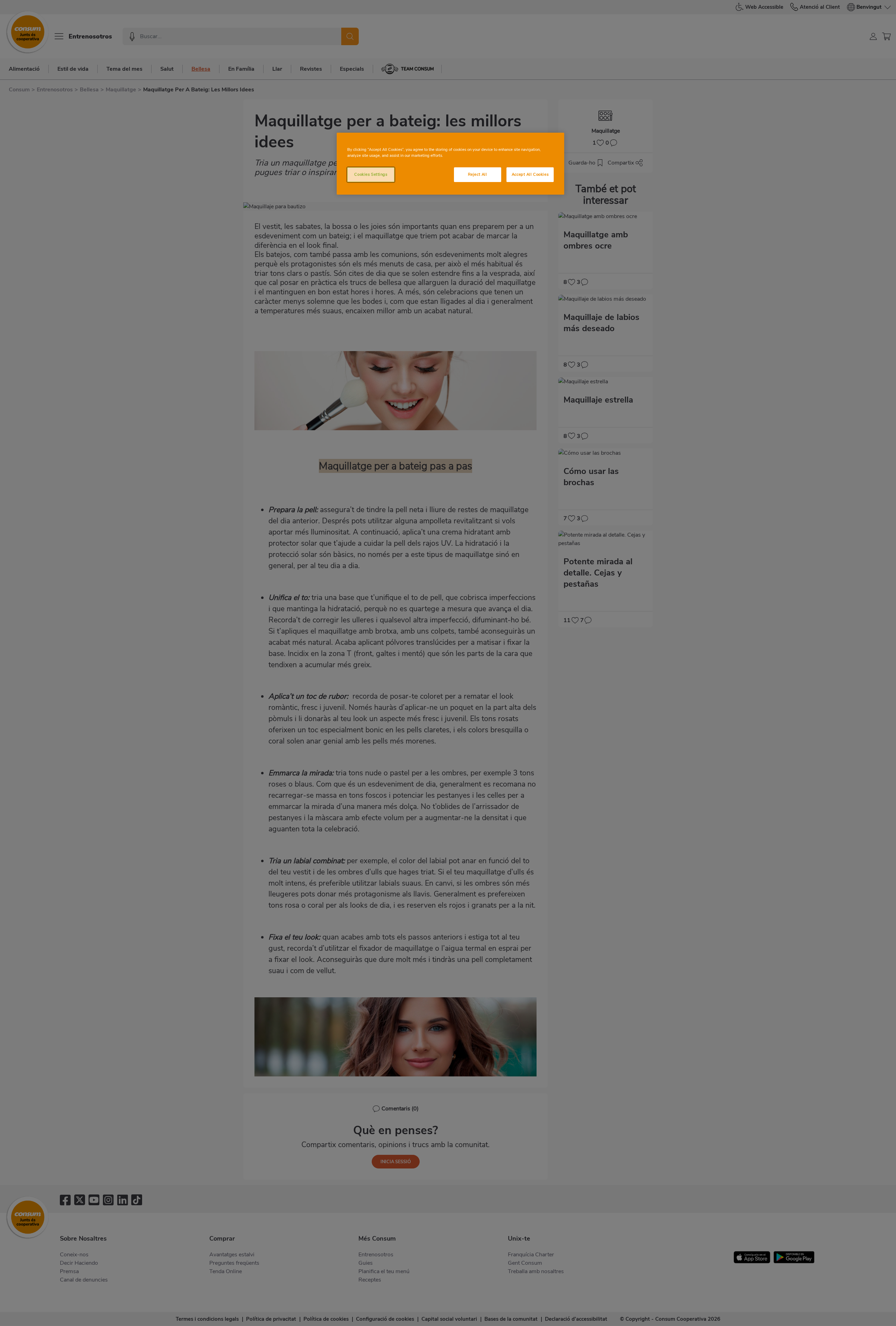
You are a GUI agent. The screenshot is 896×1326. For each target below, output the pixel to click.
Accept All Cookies (530, 174)
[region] (450, 164)
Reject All (477, 174)
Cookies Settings (370, 174)
